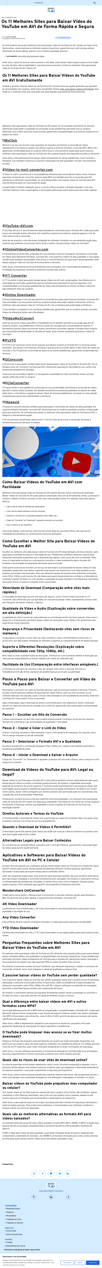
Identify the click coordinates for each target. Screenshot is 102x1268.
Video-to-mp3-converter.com (29, 170)
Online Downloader (21, 295)
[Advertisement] (51, 109)
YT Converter (16, 276)
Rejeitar (80, 1263)
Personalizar (67, 1263)
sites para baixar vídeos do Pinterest (77, 89)
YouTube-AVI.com (19, 226)
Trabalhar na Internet (14, 1223)
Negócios (10, 1212)
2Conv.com (14, 360)
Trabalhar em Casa (11, 17)
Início (3, 17)
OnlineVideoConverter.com (27, 249)
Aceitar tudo (93, 1263)
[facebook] (43, 1173)
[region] (51, 1261)
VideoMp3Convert (19, 319)
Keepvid (12, 402)
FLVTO (11, 341)
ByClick (11, 141)
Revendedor (11, 1216)
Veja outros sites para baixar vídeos (31, 56)
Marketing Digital (13, 1209)
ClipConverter (18, 383)
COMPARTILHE (64, 38)
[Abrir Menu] (7, 3)
